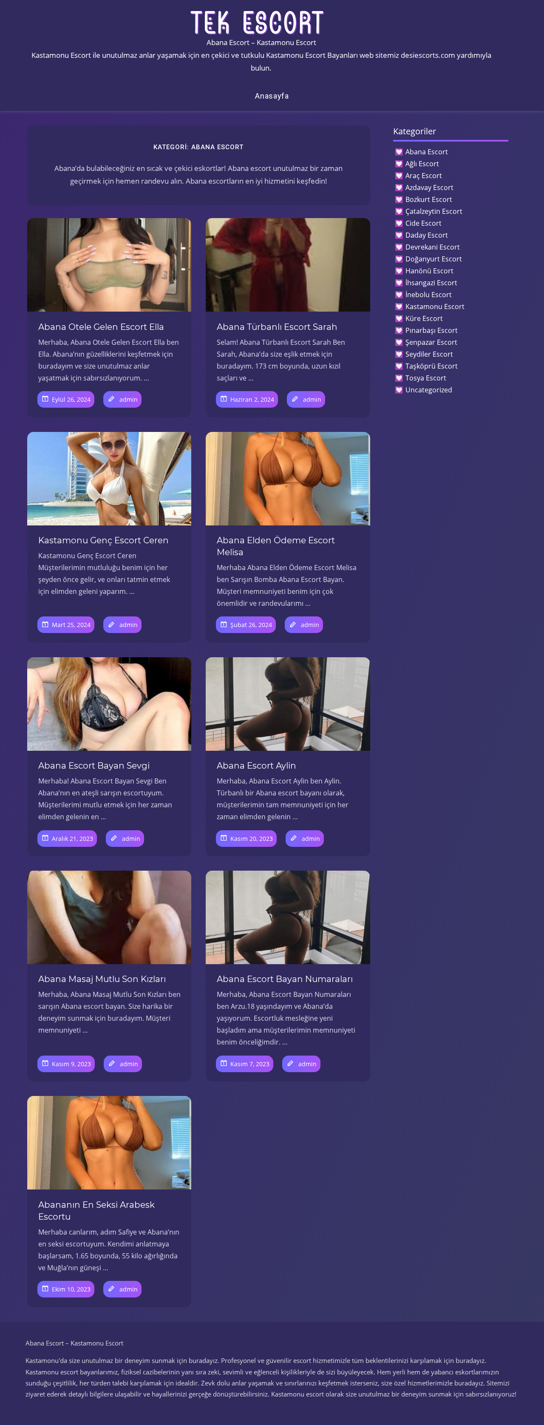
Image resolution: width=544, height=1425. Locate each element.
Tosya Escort (425, 378)
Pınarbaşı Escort (431, 330)
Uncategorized (428, 390)
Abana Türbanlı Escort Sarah (277, 327)
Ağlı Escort (422, 163)
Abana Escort (426, 151)
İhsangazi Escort (431, 282)
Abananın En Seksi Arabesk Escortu (96, 1211)
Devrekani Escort (432, 247)
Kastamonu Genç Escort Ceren (103, 540)
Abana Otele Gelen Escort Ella (101, 327)
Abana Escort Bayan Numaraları (285, 979)
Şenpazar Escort (431, 342)
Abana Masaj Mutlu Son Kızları (102, 979)
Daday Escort (426, 235)
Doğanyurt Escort (433, 259)
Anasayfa (272, 95)
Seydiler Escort (429, 354)
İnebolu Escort (428, 294)
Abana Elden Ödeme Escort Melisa (276, 546)
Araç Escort (423, 175)
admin (128, 399)
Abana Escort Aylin (256, 766)
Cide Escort (423, 223)
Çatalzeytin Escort (433, 211)
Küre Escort (424, 318)
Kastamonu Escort (435, 306)
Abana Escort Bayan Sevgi (94, 766)
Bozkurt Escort (428, 199)
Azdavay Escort (429, 187)
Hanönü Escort (429, 270)
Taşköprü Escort (431, 366)
